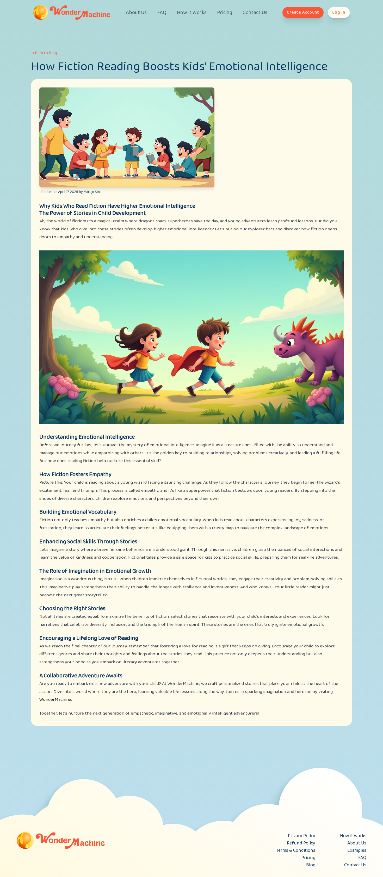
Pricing (224, 12)
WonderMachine (55, 700)
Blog (310, 865)
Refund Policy (301, 843)
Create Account (303, 12)
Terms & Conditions (295, 850)
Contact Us (255, 12)
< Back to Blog (44, 53)
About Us (136, 12)
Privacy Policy (301, 836)
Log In (338, 12)
